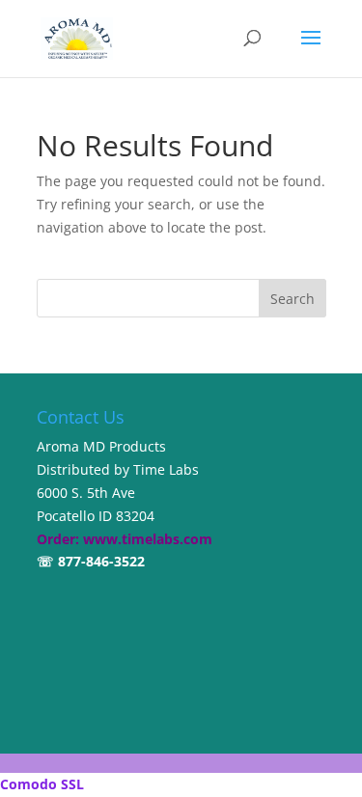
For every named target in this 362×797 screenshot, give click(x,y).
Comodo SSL (42, 784)
